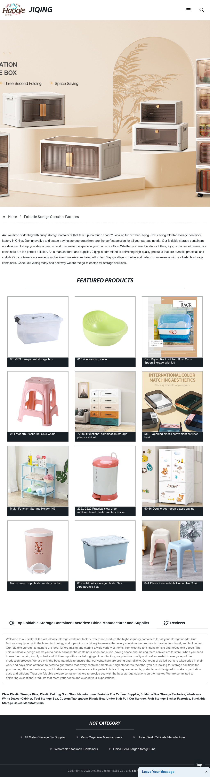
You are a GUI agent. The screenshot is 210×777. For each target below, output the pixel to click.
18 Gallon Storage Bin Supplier (45, 737)
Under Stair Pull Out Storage (126, 698)
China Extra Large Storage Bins (134, 749)
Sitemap (137, 770)
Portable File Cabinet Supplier (118, 694)
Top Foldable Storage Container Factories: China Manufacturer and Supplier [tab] (82, 623)
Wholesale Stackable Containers (76, 749)
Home (12, 217)
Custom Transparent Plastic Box (82, 698)
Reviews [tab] (177, 623)
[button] (188, 10)
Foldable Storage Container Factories (51, 217)
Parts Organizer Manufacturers (101, 737)
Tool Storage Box (46, 698)
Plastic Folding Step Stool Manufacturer (68, 694)
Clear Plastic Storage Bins (20, 694)
